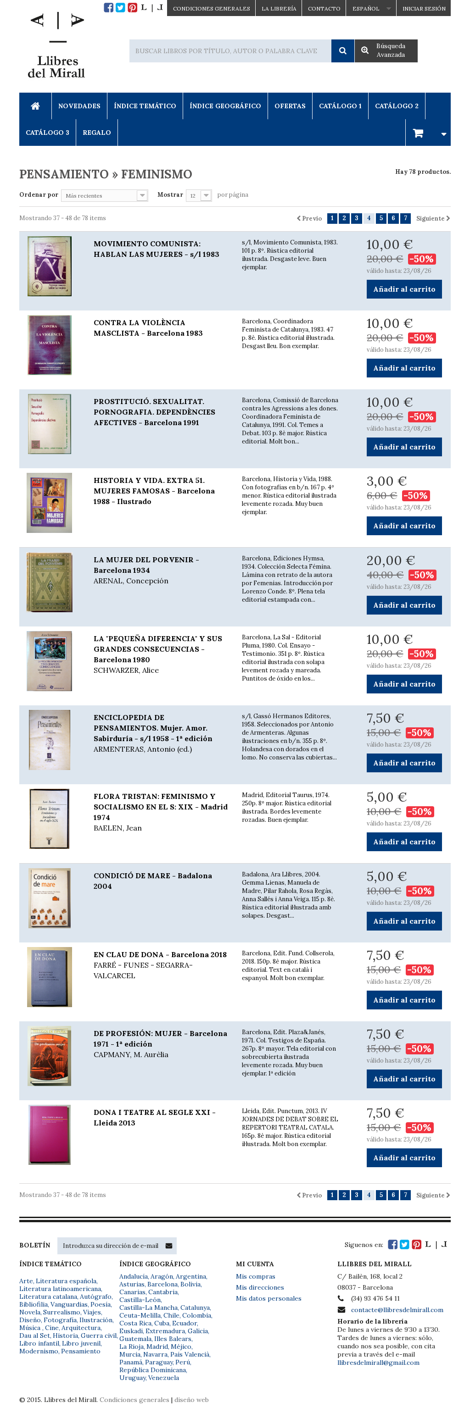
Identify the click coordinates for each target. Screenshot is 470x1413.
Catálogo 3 (47, 132)
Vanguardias (69, 1304)
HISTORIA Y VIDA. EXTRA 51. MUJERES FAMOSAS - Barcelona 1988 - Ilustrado (154, 491)
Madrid (157, 1346)
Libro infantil (39, 1343)
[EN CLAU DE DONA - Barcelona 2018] (49, 977)
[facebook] (108, 7)
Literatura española (66, 1281)
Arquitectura (81, 1328)
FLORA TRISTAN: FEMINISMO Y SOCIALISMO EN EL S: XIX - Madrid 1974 (161, 812)
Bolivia (190, 1284)
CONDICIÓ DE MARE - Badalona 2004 (153, 881)
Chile (171, 1315)
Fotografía (60, 1320)
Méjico (181, 1346)
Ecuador (184, 1323)
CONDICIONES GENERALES (211, 8)
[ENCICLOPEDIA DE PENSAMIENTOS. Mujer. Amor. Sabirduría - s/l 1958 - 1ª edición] (49, 740)
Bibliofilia (33, 1304)
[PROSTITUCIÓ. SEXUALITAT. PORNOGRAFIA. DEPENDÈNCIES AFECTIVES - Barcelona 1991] (49, 424)
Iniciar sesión (424, 8)
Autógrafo (96, 1296)
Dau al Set (34, 1335)
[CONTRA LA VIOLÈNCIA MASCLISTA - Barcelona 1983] (49, 345)
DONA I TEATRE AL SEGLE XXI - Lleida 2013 (155, 1117)
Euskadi (131, 1331)
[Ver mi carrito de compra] (428, 132)
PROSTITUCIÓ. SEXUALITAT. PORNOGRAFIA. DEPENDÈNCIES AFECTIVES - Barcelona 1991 (154, 412)
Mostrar (170, 195)
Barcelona (162, 1284)
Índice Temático (145, 106)
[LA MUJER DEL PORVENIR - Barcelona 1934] (49, 582)
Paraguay (159, 1362)
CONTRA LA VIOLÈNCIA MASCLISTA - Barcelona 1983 (148, 328)
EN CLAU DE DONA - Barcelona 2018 (160, 965)
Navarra (155, 1354)
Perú (182, 1362)
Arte (26, 1281)
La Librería (279, 8)
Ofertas (290, 106)
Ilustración (95, 1320)
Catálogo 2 (397, 106)
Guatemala (135, 1339)
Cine (52, 1328)
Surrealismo (61, 1312)
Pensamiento (81, 1351)
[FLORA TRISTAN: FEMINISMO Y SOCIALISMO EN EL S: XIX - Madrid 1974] (49, 819)
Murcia (129, 1354)
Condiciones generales (134, 1400)
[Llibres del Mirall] (56, 47)
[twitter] (120, 7)
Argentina (191, 1276)
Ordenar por (38, 195)
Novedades (79, 106)
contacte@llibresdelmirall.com (397, 1310)
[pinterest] (132, 7)
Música (30, 1328)
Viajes (92, 1312)
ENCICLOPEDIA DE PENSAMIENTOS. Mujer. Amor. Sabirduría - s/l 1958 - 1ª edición (153, 733)
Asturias (132, 1284)
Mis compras (255, 1276)
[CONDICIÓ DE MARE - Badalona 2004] (49, 898)
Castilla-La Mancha (148, 1307)
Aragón (162, 1276)
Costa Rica (135, 1323)
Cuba (161, 1323)
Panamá (130, 1362)
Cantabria (163, 1292)
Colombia (196, 1315)
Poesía (100, 1304)
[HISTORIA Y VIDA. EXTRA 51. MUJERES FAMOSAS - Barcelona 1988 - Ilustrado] (49, 503)
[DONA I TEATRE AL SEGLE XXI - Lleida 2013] (49, 1135)
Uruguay (132, 1378)
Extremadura (165, 1331)
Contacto (324, 8)
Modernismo (38, 1351)
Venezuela (163, 1378)
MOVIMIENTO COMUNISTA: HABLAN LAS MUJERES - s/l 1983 (156, 249)
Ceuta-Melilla (140, 1315)
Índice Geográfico (225, 106)
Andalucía (133, 1276)
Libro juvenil (81, 1343)
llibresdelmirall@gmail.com (378, 1362)
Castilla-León (140, 1300)
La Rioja (131, 1346)
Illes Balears (172, 1339)
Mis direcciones (260, 1287)
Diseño (30, 1320)
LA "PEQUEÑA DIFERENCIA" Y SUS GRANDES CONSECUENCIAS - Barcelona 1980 (158, 654)
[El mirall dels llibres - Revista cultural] (152, 7)
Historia (65, 1335)
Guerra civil (99, 1335)
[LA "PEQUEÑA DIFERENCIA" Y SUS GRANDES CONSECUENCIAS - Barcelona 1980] (49, 661)
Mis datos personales (269, 1298)
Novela (29, 1312)
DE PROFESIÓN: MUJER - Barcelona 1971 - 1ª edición (160, 1044)
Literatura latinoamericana (60, 1289)
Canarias (132, 1292)
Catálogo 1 (340, 106)
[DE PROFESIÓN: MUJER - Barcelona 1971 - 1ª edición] (49, 1056)
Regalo (97, 132)
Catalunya (195, 1307)
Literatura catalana (48, 1296)
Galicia (198, 1331)
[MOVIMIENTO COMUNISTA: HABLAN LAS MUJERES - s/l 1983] (49, 266)
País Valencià (189, 1354)
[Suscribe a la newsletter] (169, 1245)
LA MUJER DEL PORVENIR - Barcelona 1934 (146, 570)
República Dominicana (152, 1370)
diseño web (191, 1400)
